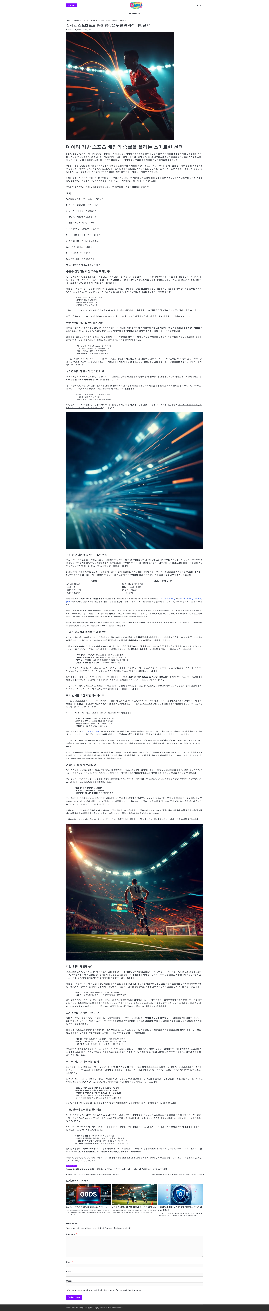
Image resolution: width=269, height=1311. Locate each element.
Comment (71, 1234)
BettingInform (134, 13)
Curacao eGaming (167, 598)
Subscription (71, 5)
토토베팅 (163, 1169)
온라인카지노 (147, 1169)
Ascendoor (103, 1308)
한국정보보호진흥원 (91, 731)
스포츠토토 (116, 1169)
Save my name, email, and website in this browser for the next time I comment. (105, 1290)
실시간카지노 (126, 1169)
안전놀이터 (136, 1169)
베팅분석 (83, 1169)
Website (70, 1281)
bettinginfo (87, 30)
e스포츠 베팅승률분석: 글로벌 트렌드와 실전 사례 (134, 1207)
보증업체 (98, 1169)
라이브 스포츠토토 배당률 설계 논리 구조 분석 (86, 1207)
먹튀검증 (76, 1169)
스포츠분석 (107, 1169)
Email (69, 1271)
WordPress (119, 1308)
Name (69, 1262)
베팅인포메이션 (84, 1308)
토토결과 (156, 1169)
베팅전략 (91, 1169)
